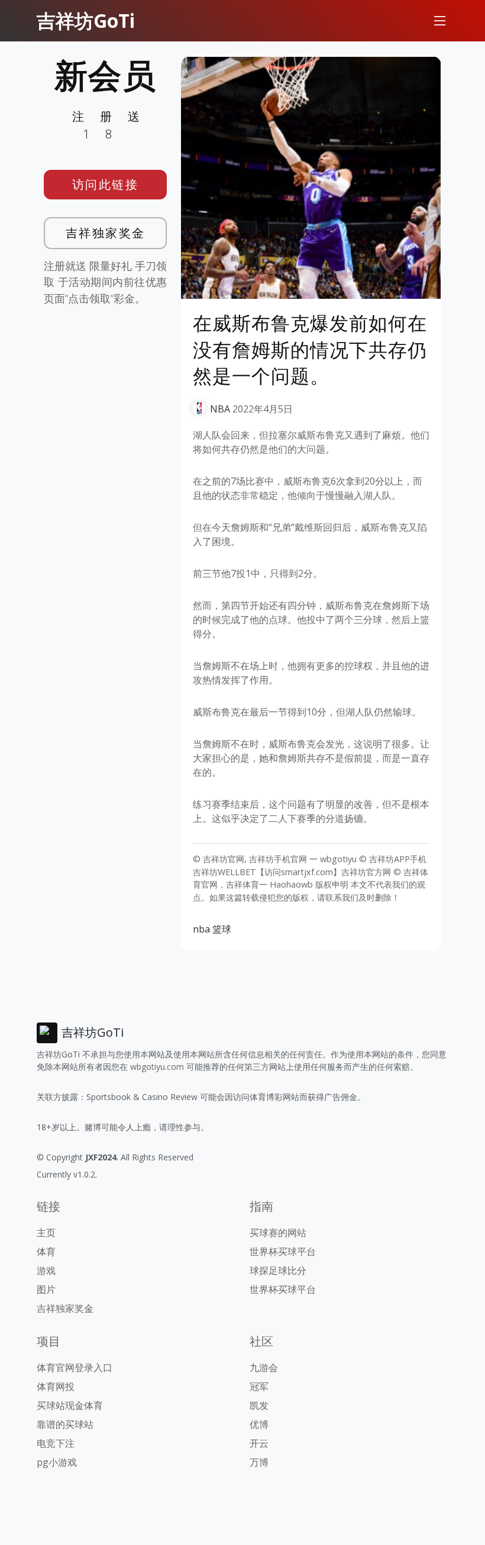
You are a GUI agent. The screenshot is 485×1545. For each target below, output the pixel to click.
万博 (259, 1462)
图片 (46, 1289)
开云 (259, 1443)
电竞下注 (56, 1443)
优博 (259, 1424)
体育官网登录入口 (74, 1367)
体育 (46, 1251)
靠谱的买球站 (65, 1424)
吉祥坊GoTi (86, 20)
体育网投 (56, 1386)
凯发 (259, 1405)
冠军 (259, 1386)
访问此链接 (105, 184)
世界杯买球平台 (283, 1251)
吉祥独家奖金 (106, 233)
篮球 (221, 929)
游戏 (46, 1270)
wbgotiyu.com (157, 1066)
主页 (46, 1232)
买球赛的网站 (278, 1232)
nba (201, 929)
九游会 (264, 1367)
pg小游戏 (57, 1462)
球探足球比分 (278, 1270)
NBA (220, 408)
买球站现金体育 (70, 1405)
